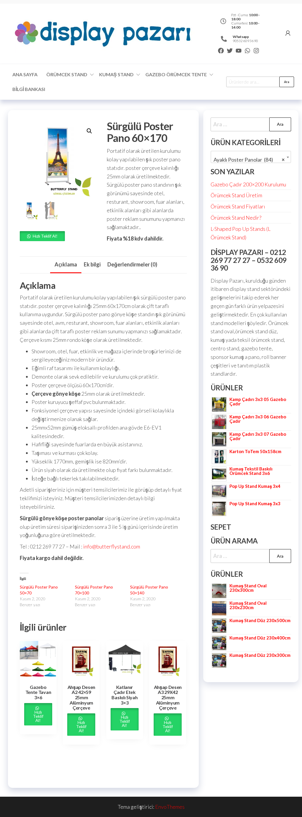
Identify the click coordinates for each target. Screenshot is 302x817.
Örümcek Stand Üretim (236, 195)
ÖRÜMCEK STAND (66, 74)
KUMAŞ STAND (116, 74)
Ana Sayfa (24, 74)
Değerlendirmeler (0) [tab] (132, 264)
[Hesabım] (288, 33)
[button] (89, 131)
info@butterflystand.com (111, 546)
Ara (286, 82)
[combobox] (251, 157)
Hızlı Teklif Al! (45, 235)
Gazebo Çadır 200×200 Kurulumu (248, 184)
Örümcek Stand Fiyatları (238, 206)
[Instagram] (256, 51)
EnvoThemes (170, 806)
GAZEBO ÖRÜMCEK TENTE (176, 74)
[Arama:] (251, 124)
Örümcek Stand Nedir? (236, 217)
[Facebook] (221, 51)
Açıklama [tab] (66, 264)
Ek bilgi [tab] (92, 264)
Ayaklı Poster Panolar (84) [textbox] (249, 159)
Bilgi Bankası (28, 89)
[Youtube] (239, 51)
